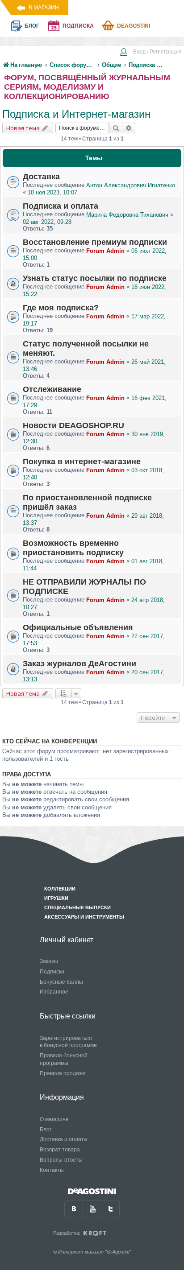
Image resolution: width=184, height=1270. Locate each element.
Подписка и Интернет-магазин (76, 114)
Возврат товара (60, 1149)
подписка (78, 26)
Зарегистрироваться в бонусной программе (68, 1042)
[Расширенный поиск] (128, 128)
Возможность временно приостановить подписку (73, 548)
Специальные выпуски (77, 907)
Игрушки (56, 898)
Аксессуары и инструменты (84, 917)
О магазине (54, 1119)
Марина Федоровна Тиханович (127, 214)
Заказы (49, 961)
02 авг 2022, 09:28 (47, 222)
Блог (45, 1129)
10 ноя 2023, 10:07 (52, 192)
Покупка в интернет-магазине (82, 461)
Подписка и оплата (60, 206)
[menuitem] (150, 53)
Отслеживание (52, 389)
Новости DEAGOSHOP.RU (73, 425)
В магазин (44, 7)
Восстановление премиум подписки (95, 242)
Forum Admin (105, 250)
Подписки (52, 972)
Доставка (41, 176)
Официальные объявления (78, 627)
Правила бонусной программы (64, 1059)
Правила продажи (63, 1073)
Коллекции (59, 888)
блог (32, 26)
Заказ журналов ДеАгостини (79, 663)
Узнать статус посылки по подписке (95, 278)
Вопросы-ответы (61, 1160)
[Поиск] (115, 128)
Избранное (54, 992)
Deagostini (133, 26)
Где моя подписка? (61, 307)
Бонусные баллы (61, 982)
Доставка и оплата (63, 1139)
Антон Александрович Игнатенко (130, 185)
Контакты (52, 1170)
